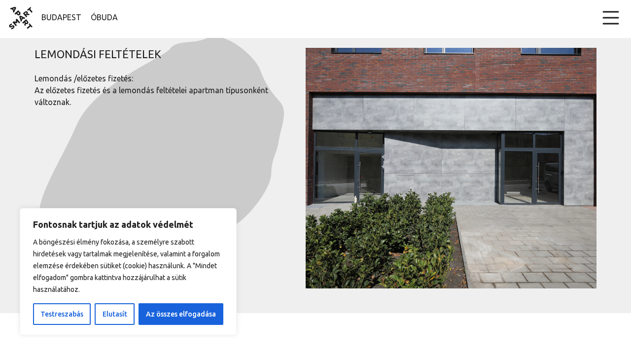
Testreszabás (61, 314)
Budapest (61, 17)
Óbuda (104, 17)
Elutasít (115, 314)
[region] (128, 271)
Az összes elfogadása (181, 314)
